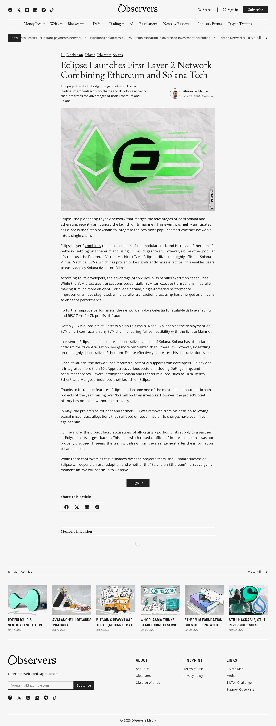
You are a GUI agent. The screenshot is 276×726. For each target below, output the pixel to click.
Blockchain (76, 24)
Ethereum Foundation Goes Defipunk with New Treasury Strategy (203, 623)
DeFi (96, 24)
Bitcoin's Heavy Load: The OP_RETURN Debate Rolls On (115, 623)
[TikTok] (52, 10)
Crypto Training (239, 24)
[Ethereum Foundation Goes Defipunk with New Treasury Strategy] (204, 600)
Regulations (148, 24)
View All (254, 572)
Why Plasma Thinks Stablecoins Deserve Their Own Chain (159, 623)
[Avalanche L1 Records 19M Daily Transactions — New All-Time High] (71, 600)
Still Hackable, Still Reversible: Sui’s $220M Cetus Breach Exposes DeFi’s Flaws (247, 623)
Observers (143, 675)
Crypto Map (235, 668)
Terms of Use (193, 668)
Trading (115, 24)
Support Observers (240, 689)
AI (131, 24)
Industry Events (210, 24)
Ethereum (104, 55)
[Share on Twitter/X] (77, 507)
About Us (142, 668)
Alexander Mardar (195, 91)
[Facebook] (10, 10)
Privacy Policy (193, 675)
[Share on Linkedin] (87, 507)
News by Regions (176, 24)
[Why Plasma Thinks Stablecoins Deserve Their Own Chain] (160, 600)
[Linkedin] (35, 10)
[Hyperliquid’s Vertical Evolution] (27, 600)
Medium (232, 675)
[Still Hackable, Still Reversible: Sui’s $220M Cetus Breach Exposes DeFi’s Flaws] (248, 600)
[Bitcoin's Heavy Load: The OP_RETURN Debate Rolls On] (115, 600)
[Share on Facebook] (66, 507)
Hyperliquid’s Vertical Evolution (25, 622)
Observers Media (143, 720)
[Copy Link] (97, 507)
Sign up (138, 483)
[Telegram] (44, 10)
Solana (118, 55)
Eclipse (90, 55)
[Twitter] (18, 10)
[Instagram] (27, 10)
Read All (254, 37)
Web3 (54, 24)
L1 (63, 55)
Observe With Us (148, 682)
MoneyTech (33, 24)
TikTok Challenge (239, 682)
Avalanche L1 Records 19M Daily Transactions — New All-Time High (71, 623)
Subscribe (255, 9)
